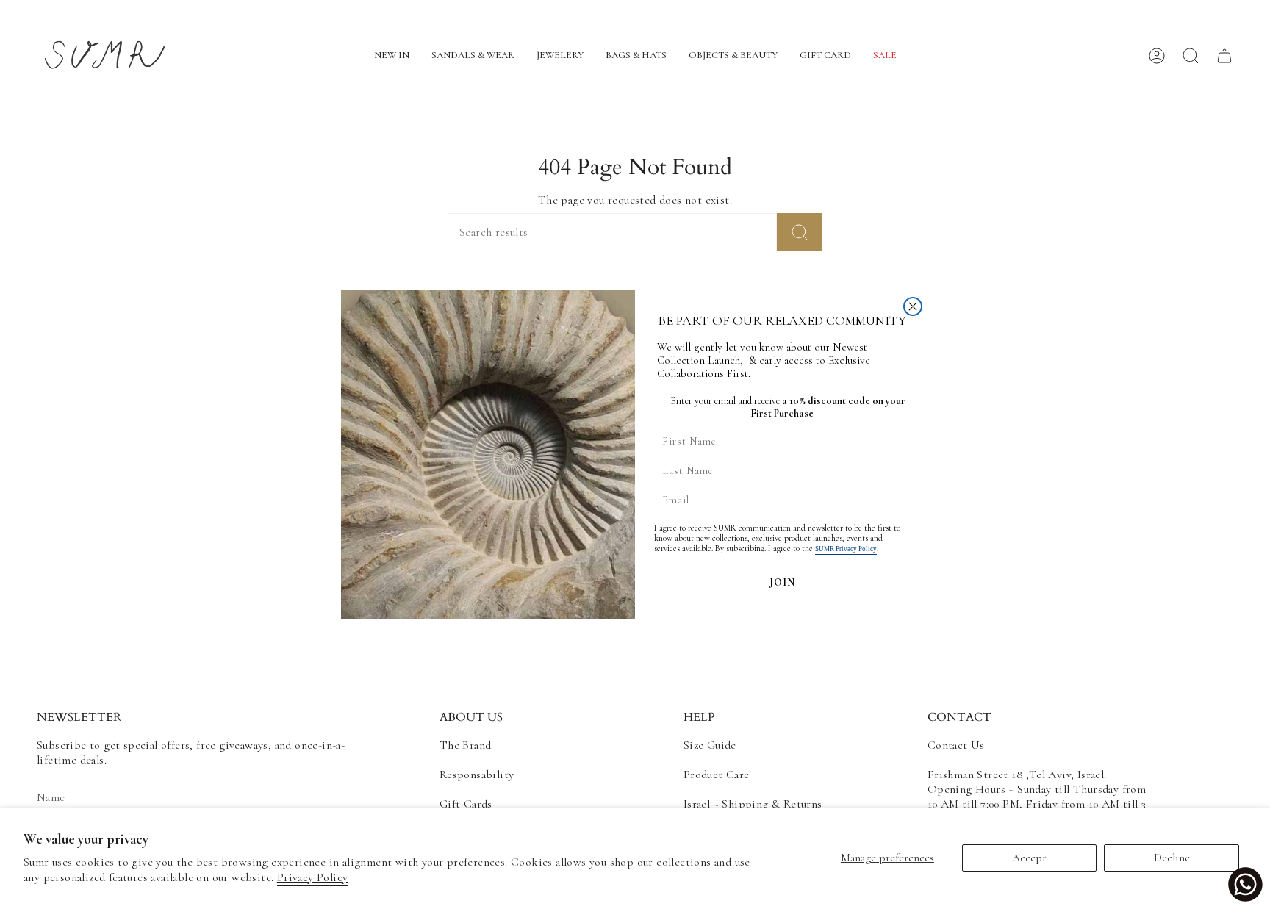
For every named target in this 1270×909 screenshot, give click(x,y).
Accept (1029, 857)
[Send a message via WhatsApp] (1245, 884)
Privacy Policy (312, 877)
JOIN (782, 582)
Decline (1172, 857)
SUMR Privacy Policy (846, 549)
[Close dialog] (913, 306)
